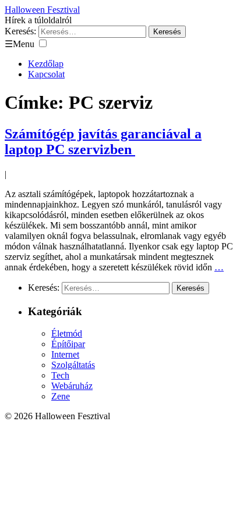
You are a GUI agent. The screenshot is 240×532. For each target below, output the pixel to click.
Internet (65, 354)
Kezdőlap (45, 64)
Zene (60, 396)
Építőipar (68, 344)
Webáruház (72, 386)
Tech (60, 375)
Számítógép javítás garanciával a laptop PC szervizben (103, 141)
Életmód (66, 333)
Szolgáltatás (73, 365)
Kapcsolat (46, 74)
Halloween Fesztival (42, 10)
